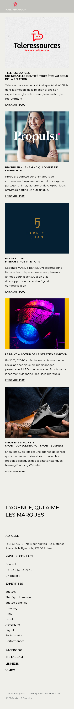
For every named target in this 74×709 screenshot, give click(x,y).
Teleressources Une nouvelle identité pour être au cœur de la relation (36, 76)
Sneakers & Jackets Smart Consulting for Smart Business (34, 444)
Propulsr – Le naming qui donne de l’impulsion (31, 169)
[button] (63, 6)
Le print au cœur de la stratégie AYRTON (36, 354)
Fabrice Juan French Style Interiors (22, 260)
